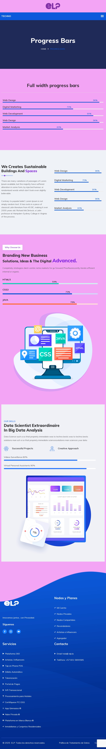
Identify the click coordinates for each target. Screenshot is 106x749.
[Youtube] (19, 631)
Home (43, 49)
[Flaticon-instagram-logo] (11, 631)
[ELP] (53, 6)
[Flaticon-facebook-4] (5, 631)
